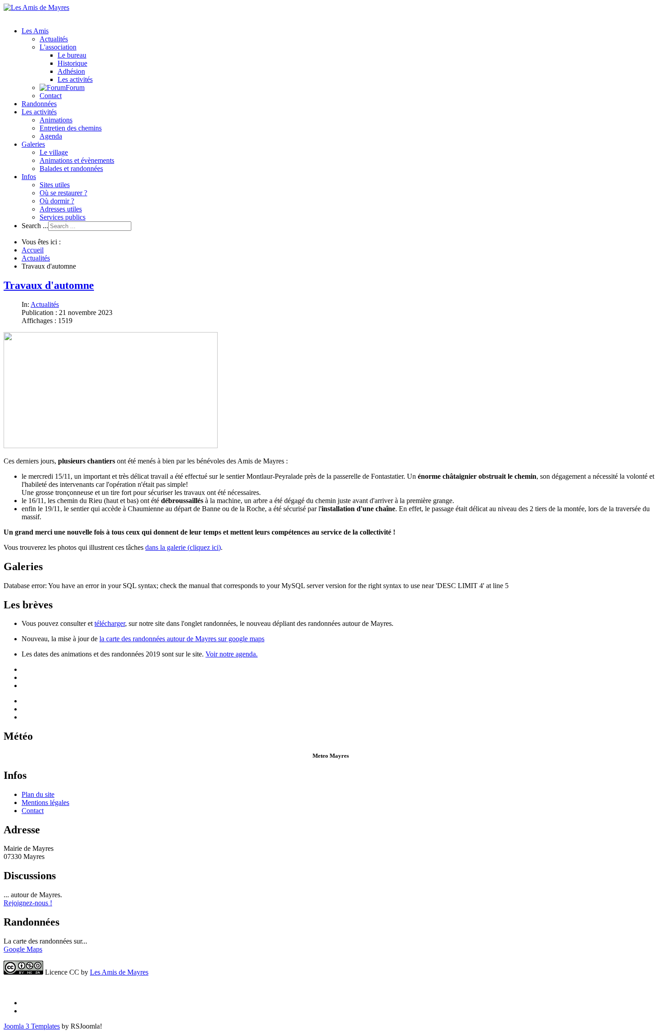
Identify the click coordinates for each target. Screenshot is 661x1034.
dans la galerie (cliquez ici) (183, 547)
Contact (51, 95)
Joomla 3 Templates (32, 1026)
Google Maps (23, 949)
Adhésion (71, 71)
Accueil (33, 250)
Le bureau (72, 55)
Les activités (75, 79)
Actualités (54, 39)
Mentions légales (45, 802)
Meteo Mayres (331, 755)
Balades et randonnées (71, 168)
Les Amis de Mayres (119, 972)
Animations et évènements (77, 160)
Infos (29, 176)
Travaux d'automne (49, 285)
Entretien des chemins (71, 128)
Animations (56, 120)
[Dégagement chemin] (111, 446)
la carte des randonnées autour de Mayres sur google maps (181, 639)
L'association (58, 47)
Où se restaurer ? (63, 193)
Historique (72, 63)
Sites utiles (55, 185)
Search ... (35, 225)
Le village (54, 152)
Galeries (33, 144)
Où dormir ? (57, 201)
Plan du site (38, 794)
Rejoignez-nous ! (28, 903)
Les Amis (35, 31)
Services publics (62, 217)
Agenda (51, 136)
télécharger (109, 623)
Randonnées (39, 104)
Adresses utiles (61, 209)
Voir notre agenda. (231, 654)
